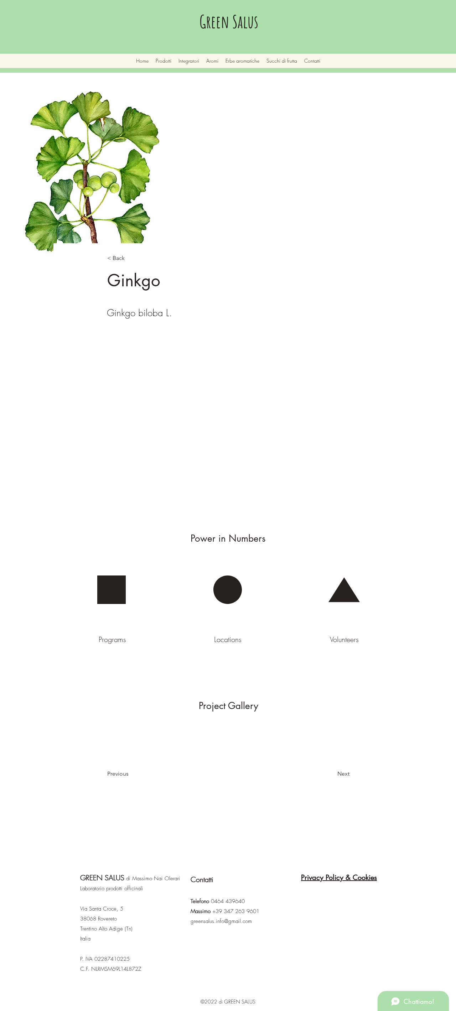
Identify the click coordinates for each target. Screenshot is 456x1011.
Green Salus (229, 21)
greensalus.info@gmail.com (221, 921)
